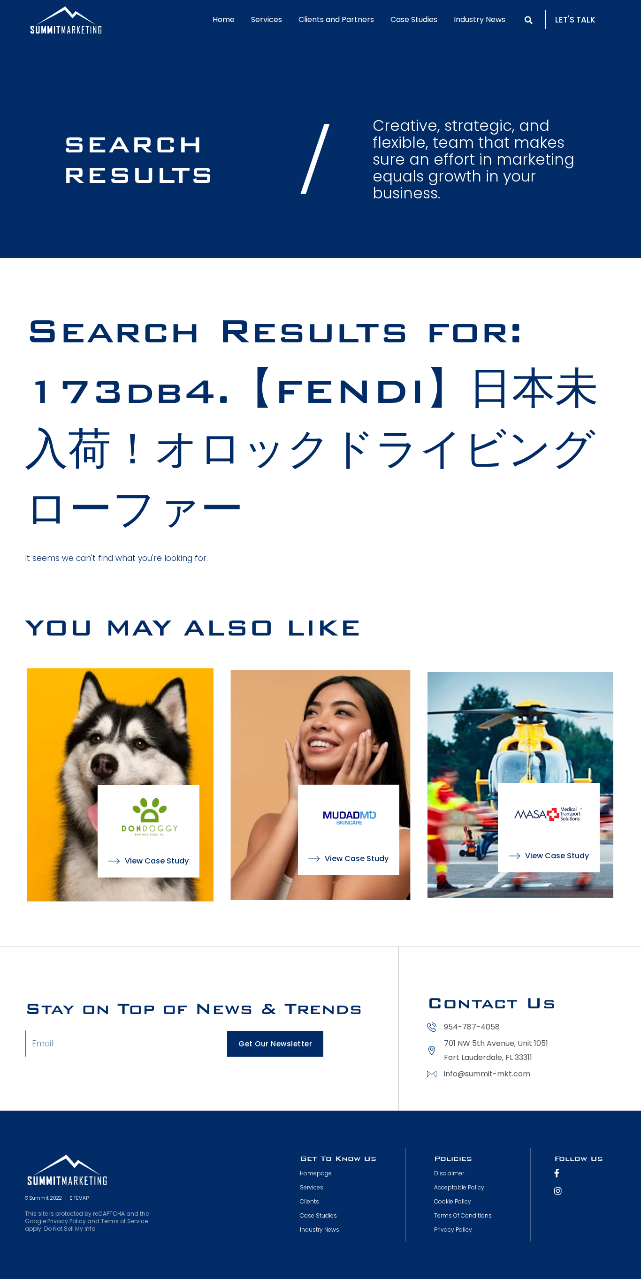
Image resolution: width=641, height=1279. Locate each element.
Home (224, 19)
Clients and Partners (336, 19)
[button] (529, 20)
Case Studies (413, 19)
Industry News (479, 19)
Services (266, 19)
